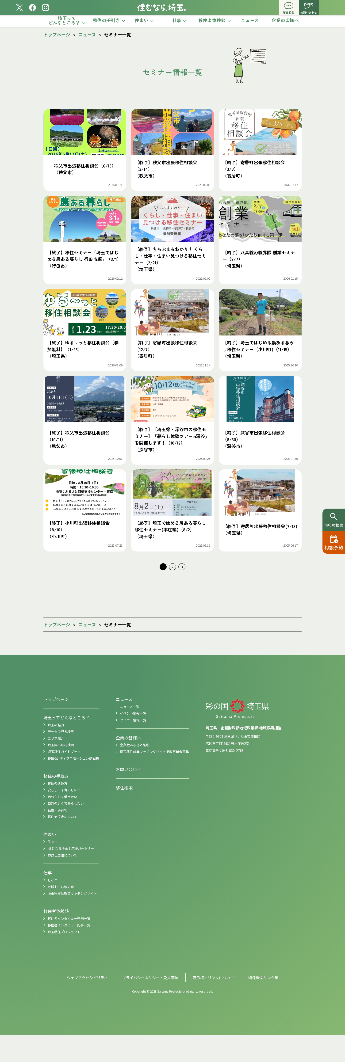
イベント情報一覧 (133, 713)
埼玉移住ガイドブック (64, 751)
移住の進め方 (57, 783)
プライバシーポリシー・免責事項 (150, 977)
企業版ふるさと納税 (135, 744)
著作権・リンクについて (213, 977)
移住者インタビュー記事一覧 (69, 925)
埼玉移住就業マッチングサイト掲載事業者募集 (154, 751)
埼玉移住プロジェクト (64, 931)
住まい (49, 834)
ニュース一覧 (129, 706)
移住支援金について (62, 816)
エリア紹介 (56, 738)
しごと (53, 880)
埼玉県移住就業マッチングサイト (72, 893)
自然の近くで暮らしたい (66, 803)
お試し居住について (62, 855)
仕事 (47, 873)
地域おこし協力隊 (61, 886)
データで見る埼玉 (61, 731)
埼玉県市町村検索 (61, 744)
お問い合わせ (128, 769)
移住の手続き (56, 776)
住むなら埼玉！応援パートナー (71, 848)
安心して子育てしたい (64, 790)
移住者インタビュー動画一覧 (69, 918)
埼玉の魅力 (56, 725)
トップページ (56, 34)
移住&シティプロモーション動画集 (73, 758)
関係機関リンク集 (263, 977)
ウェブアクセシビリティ (87, 977)
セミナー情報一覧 (133, 720)
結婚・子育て (57, 810)
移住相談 (124, 787)
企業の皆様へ (128, 738)
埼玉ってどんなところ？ (66, 717)
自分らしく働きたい (62, 796)
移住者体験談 (56, 911)
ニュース (87, 34)
